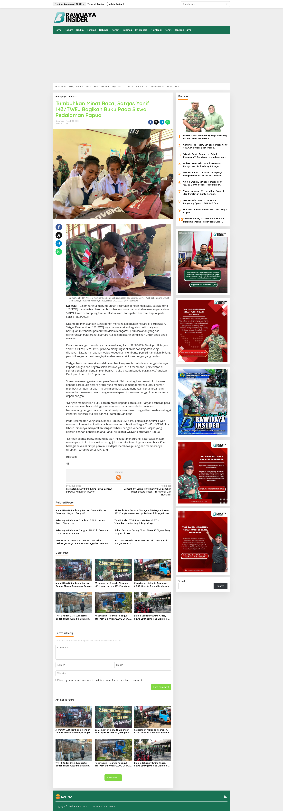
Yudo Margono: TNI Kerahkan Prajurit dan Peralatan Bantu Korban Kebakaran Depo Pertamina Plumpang (204, 193)
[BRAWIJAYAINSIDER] (75, 17)
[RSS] (118, 477)
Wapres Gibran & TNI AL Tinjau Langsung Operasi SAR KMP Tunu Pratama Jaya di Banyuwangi (200, 202)
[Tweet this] (156, 122)
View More (113, 777)
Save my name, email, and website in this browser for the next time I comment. (100, 680)
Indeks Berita (109, 806)
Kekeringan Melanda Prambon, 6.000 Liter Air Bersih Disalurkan (80, 521)
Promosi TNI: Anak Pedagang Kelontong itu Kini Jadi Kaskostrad (205, 137)
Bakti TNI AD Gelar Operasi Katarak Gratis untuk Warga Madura (140, 542)
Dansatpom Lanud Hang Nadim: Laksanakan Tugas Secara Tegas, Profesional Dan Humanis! (147, 490)
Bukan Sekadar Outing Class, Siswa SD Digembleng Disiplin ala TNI (142, 531)
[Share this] (150, 122)
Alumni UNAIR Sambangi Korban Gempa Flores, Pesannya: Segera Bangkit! (81, 511)
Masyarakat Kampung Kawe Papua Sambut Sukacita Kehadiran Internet (89, 488)
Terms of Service (91, 806)
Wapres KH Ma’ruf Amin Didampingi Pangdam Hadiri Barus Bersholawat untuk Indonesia (203, 174)
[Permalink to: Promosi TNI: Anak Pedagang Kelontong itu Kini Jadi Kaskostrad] (202, 117)
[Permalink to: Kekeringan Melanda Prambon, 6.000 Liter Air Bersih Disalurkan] (152, 569)
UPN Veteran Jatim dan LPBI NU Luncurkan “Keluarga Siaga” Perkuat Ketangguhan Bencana (82, 542)
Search (182, 581)
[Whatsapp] (167, 122)
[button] (227, 4)
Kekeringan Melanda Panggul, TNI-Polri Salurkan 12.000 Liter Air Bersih (82, 531)
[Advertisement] (151, 58)
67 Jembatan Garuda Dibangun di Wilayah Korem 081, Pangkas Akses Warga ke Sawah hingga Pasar (142, 511)
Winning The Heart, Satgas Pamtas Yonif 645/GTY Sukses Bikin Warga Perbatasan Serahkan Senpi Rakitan (205, 146)
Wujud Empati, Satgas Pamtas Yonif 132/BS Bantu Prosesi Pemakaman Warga (202, 183)
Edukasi (59, 123)
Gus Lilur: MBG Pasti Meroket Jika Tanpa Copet (205, 211)
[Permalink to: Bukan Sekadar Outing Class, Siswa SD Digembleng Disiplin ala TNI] (152, 602)
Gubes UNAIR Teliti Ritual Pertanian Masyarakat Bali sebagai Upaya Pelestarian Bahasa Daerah (202, 165)
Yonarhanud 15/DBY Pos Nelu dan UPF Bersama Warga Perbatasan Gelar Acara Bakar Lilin (203, 220)
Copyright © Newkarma (67, 806)
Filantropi (67, 123)
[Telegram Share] (162, 122)
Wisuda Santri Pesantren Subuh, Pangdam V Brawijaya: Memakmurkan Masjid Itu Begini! (204, 155)
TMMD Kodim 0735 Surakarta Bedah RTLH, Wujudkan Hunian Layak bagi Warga (137, 521)
